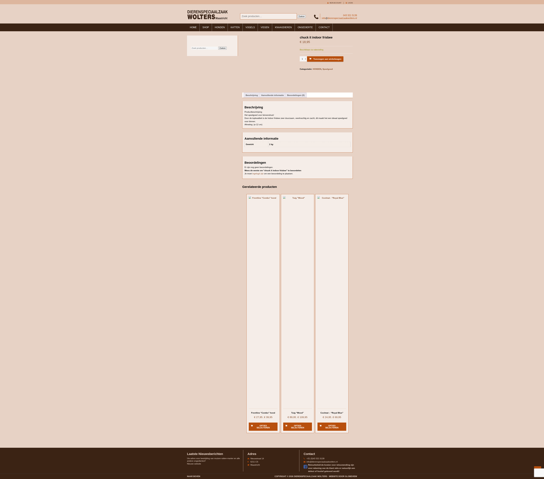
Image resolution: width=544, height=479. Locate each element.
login (350, 3)
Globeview (351, 476)
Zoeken (301, 16)
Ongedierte (305, 27)
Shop (205, 27)
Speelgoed (327, 69)
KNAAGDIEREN (283, 27)
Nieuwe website (194, 464)
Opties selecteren (263, 427)
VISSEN (265, 27)
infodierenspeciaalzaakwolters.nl (339, 18)
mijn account (335, 3)
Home (193, 27)
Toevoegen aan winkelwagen (327, 59)
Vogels (250, 27)
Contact (324, 27)
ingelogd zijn (258, 173)
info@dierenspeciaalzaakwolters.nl (322, 462)
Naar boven (193, 476)
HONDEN (220, 27)
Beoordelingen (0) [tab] (296, 95)
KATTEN (235, 27)
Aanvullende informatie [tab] (272, 95)
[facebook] (306, 466)
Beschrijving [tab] (252, 95)
